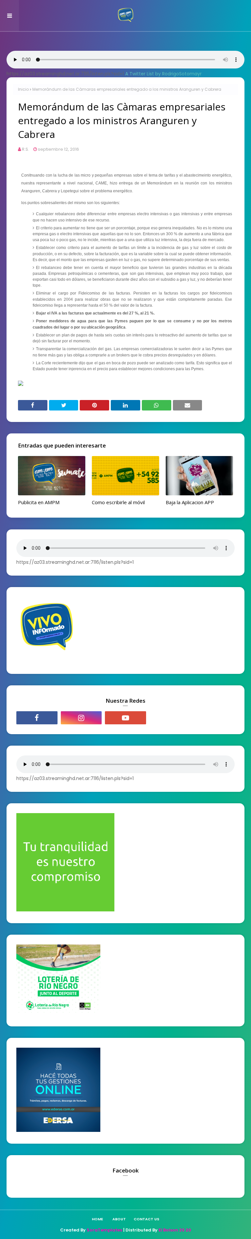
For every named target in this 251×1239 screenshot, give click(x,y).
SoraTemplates (104, 1230)
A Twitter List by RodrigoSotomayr (163, 73)
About (119, 1219)
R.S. (25, 149)
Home (97, 1219)
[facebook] (37, 717)
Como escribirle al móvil (118, 502)
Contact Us (146, 1219)
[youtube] (125, 717)
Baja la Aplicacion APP (190, 502)
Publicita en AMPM (38, 502)
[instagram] (81, 717)
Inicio (23, 89)
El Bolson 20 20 (175, 1230)
